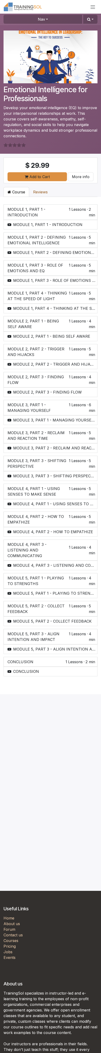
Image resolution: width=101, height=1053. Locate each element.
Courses (11, 940)
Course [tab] (18, 192)
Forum (9, 929)
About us (12, 923)
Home (9, 918)
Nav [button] (41, 19)
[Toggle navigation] (92, 7)
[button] (90, 19)
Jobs (8, 952)
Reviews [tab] (40, 192)
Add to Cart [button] (39, 176)
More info (80, 176)
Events (10, 957)
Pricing (10, 946)
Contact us (13, 935)
